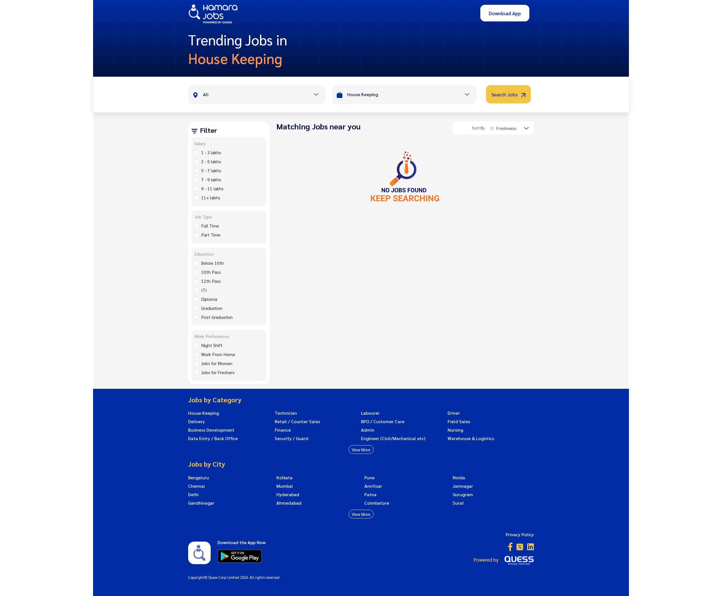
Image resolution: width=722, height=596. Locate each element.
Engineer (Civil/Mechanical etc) (393, 438)
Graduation (211, 308)
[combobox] (264, 95)
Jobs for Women (216, 363)
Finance (283, 430)
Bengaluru (198, 477)
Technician (286, 413)
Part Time (211, 235)
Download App (505, 13)
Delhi (193, 494)
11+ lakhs (210, 197)
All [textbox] (206, 94)
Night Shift (212, 345)
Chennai (196, 486)
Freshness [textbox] (506, 128)
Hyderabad (287, 494)
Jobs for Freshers (218, 372)
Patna (370, 494)
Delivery (196, 421)
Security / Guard (291, 438)
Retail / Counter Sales (297, 421)
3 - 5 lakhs (211, 161)
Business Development (211, 430)
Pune (369, 477)
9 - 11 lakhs (212, 188)
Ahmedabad (288, 503)
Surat (458, 503)
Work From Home (218, 354)
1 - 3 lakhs (211, 152)
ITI (204, 290)
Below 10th (212, 263)
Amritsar (373, 486)
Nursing (455, 430)
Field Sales (459, 421)
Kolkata (284, 477)
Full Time (210, 226)
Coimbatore (376, 503)
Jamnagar (463, 486)
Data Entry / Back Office (213, 438)
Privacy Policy (520, 534)
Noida (459, 477)
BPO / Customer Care (382, 421)
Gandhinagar (201, 503)
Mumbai (284, 486)
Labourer (370, 413)
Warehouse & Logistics (471, 438)
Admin (367, 430)
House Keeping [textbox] (362, 94)
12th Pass (211, 281)
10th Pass (211, 272)
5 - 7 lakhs (211, 170)
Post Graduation (217, 317)
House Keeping (203, 413)
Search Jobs (505, 94)
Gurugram (463, 494)
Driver (454, 413)
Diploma (209, 299)
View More (361, 449)
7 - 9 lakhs (211, 179)
